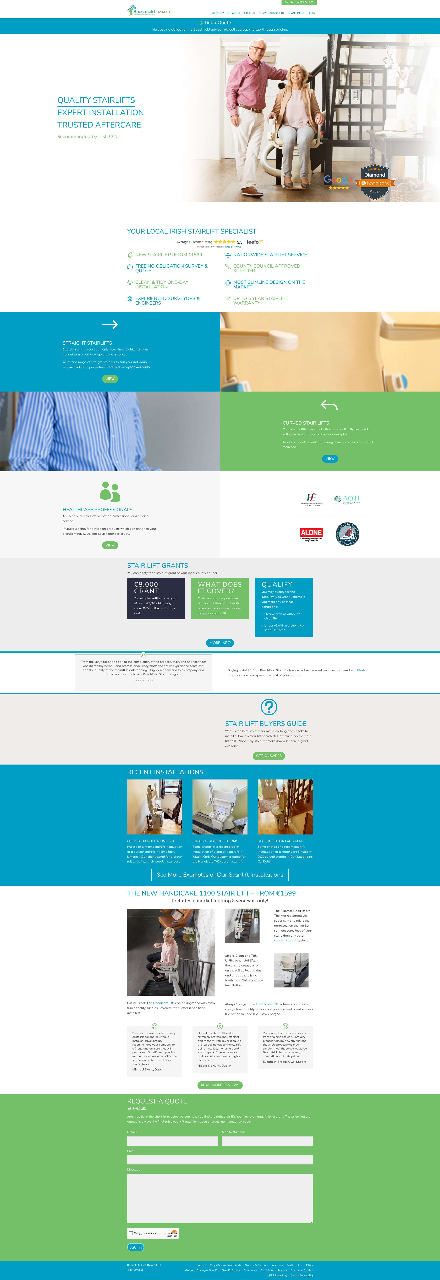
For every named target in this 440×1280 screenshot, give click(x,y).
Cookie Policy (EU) (302, 1275)
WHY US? (218, 13)
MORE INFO (220, 643)
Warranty (277, 1265)
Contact (201, 1265)
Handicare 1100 (163, 1003)
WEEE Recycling (277, 1275)
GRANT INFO (296, 13)
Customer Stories (302, 1270)
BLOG (311, 13)
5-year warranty (137, 367)
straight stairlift (285, 940)
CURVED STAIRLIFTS (271, 13)
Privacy (282, 1270)
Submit (135, 1247)
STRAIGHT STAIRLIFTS (241, 13)
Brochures (250, 1270)
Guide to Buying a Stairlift (201, 1270)
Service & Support (256, 1265)
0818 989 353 (137, 1109)
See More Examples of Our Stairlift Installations (220, 875)
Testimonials (294, 1265)
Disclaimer (267, 1270)
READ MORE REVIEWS (220, 1085)
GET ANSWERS (269, 756)
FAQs (309, 1265)
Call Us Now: (299, 2)
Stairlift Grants (231, 1270)
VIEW (110, 379)
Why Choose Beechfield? (225, 1265)
